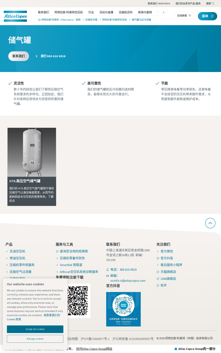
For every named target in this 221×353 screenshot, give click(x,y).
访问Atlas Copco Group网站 (94, 349)
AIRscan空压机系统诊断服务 (79, 272)
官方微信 (167, 251)
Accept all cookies (35, 329)
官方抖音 (167, 258)
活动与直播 (106, 12)
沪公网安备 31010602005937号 (133, 339)
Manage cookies (35, 338)
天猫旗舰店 (168, 272)
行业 (91, 12)
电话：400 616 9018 (123, 270)
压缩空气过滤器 (20, 272)
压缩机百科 (126, 12)
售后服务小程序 (171, 265)
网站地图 (71, 339)
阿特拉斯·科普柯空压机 (69, 12)
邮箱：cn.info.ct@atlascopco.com (128, 278)
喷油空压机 (17, 258)
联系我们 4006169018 (159, 3)
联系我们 (43, 12)
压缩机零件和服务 (22, 265)
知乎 (164, 285)
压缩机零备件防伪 (72, 258)
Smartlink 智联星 (71, 265)
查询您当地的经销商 (74, 251)
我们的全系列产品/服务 (188, 3)
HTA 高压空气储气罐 (24, 181)
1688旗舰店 (168, 279)
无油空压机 (17, 251)
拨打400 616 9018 (53, 56)
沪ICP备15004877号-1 (95, 339)
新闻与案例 (145, 12)
